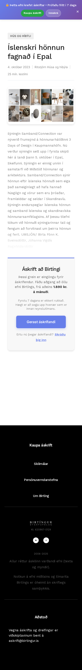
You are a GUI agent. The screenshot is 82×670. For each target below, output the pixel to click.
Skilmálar (41, 464)
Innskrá (53, 13)
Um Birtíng (41, 496)
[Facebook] (36, 540)
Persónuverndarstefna (41, 480)
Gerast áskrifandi (41, 322)
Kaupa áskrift (32, 13)
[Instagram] (46, 540)
